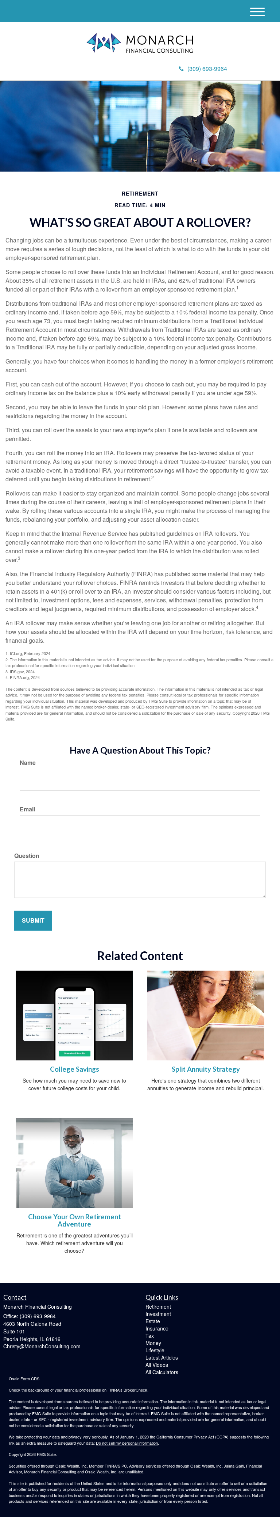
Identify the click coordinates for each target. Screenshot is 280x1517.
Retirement (158, 1306)
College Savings (74, 1069)
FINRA (111, 1466)
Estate (152, 1321)
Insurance (156, 1328)
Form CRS (29, 1378)
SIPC (122, 1466)
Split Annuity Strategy (206, 1069)
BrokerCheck (135, 1390)
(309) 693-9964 (207, 68)
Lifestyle (154, 1350)
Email (27, 809)
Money (153, 1343)
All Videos (156, 1364)
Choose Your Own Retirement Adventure (74, 1220)
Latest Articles (161, 1357)
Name (28, 763)
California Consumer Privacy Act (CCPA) (192, 1437)
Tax (149, 1335)
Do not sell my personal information (127, 1443)
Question (26, 856)
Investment (158, 1313)
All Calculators (161, 1372)
